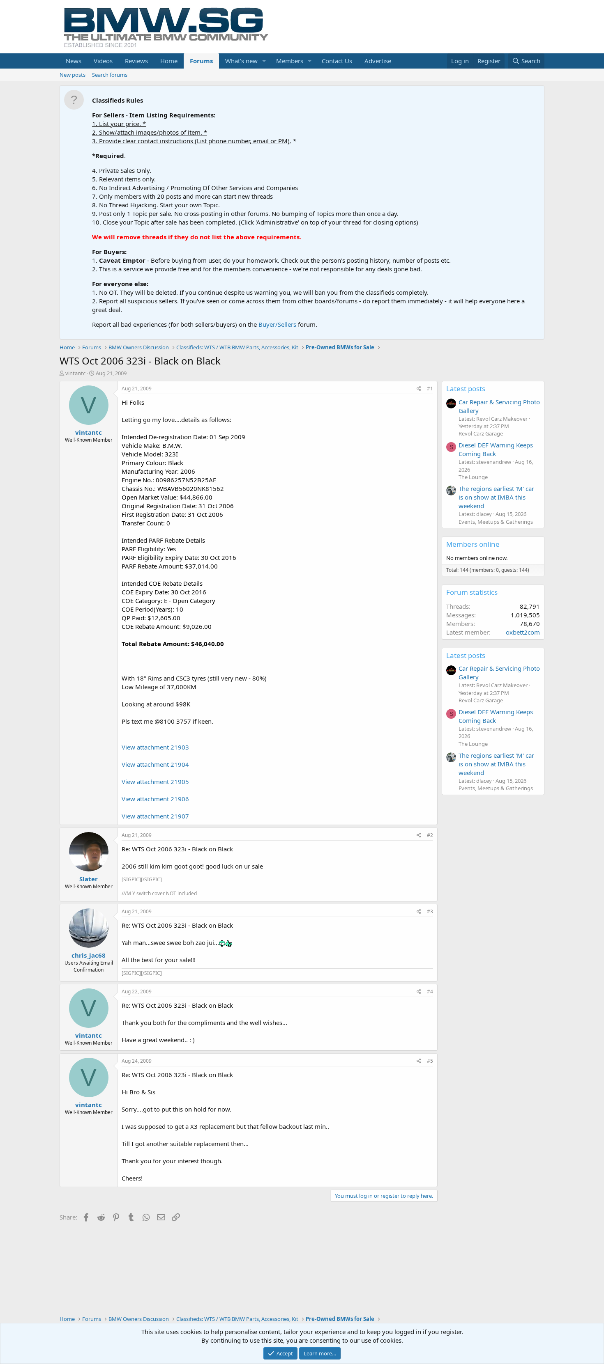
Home (169, 61)
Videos (103, 61)
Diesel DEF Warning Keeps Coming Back (496, 449)
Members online (473, 544)
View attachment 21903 (155, 747)
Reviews (136, 61)
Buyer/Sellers (277, 324)
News (73, 61)
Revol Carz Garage (481, 433)
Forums (201, 61)
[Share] (419, 389)
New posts (72, 74)
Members (289, 61)
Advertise (377, 61)
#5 (430, 1060)
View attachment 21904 (155, 764)
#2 (430, 835)
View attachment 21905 (155, 781)
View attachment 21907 (155, 816)
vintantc (75, 373)
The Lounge (473, 477)
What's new (241, 61)
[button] (264, 61)
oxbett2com (523, 632)
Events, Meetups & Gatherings (496, 521)
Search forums (109, 74)
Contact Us (337, 61)
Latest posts (465, 388)
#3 (430, 911)
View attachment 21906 (155, 799)
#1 (430, 388)
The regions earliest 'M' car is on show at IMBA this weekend (496, 497)
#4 (430, 991)
